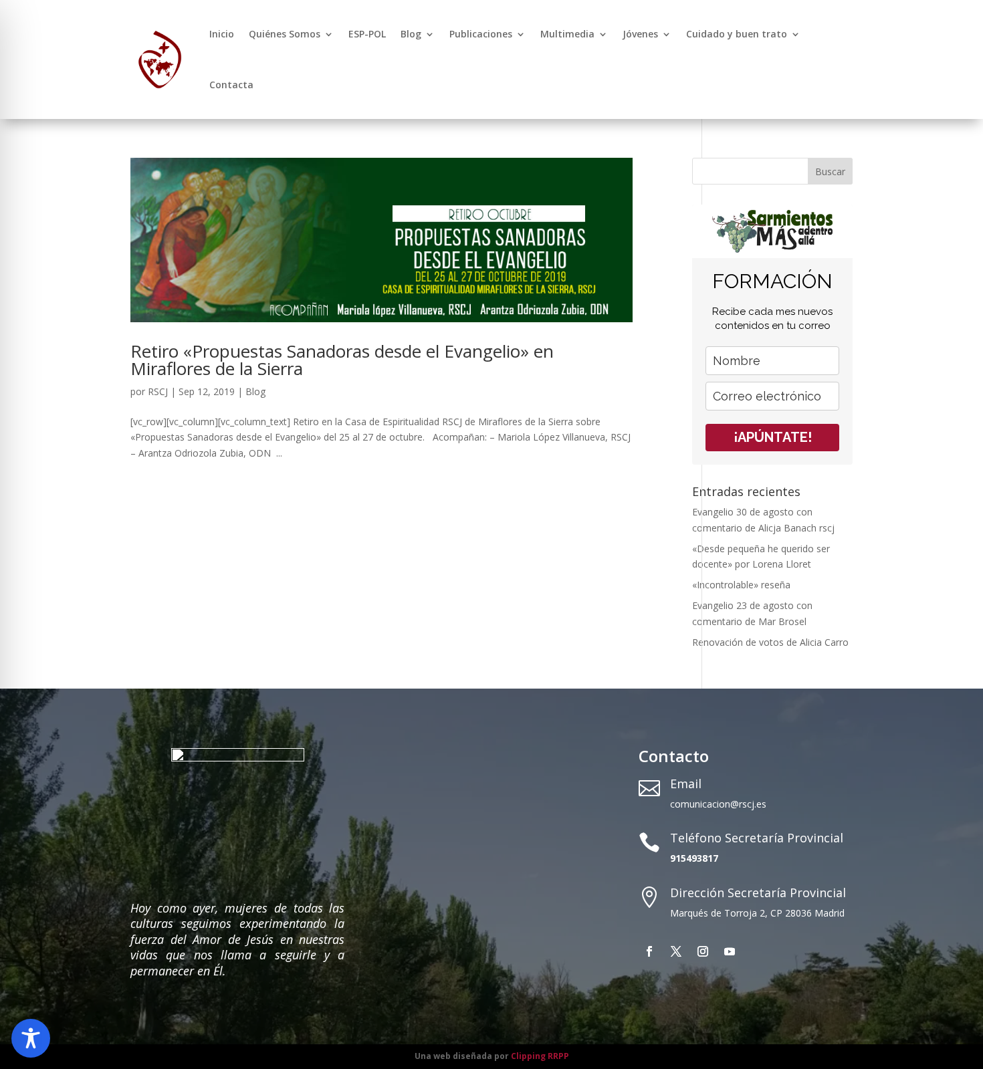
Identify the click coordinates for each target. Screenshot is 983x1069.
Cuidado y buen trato (736, 33)
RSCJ (158, 391)
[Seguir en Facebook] (649, 951)
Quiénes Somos (284, 33)
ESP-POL (367, 33)
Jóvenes (640, 33)
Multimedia (567, 33)
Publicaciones (480, 33)
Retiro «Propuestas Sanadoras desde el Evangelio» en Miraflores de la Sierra (342, 359)
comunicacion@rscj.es (718, 804)
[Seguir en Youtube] (729, 951)
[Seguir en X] (676, 951)
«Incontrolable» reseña (741, 584)
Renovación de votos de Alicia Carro (770, 642)
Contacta (231, 84)
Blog (411, 33)
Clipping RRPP (540, 1056)
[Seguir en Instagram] (703, 951)
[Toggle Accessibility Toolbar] (30, 1038)
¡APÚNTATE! (773, 437)
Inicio (221, 33)
